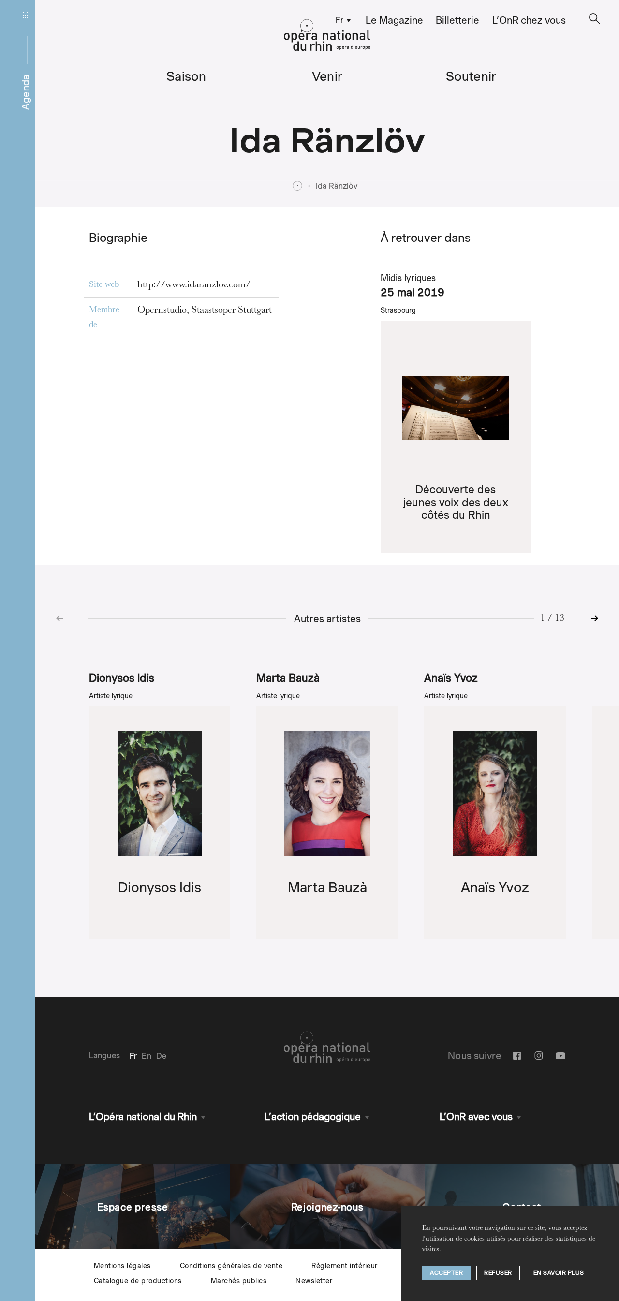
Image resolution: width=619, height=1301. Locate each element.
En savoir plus (558, 1272)
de (161, 1056)
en (146, 1056)
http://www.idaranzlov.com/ (194, 285)
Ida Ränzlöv (336, 186)
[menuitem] (340, 20)
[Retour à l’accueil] (327, 35)
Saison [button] (186, 76)
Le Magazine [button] (394, 20)
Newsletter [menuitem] (313, 1281)
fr (339, 20)
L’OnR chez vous (529, 20)
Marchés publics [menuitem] (239, 1281)
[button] (594, 19)
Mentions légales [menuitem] (122, 1266)
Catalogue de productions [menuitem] (138, 1281)
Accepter (446, 1272)
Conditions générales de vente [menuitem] (231, 1266)
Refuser (498, 1272)
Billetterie (457, 20)
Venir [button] (327, 76)
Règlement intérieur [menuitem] (344, 1266)
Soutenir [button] (471, 76)
